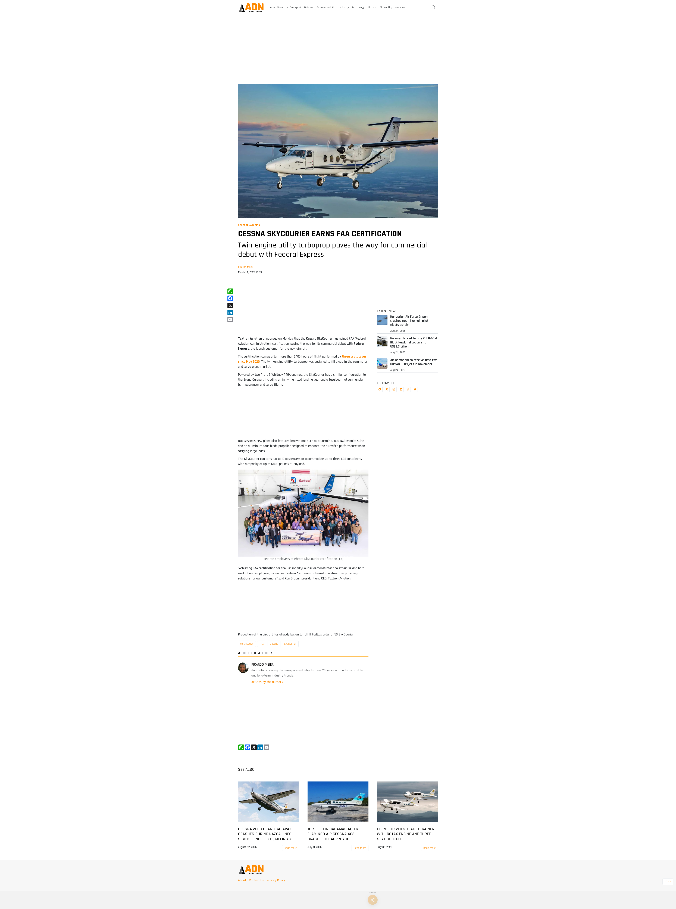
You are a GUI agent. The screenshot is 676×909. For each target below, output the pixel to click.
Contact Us (256, 880)
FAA (261, 644)
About (242, 880)
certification (247, 644)
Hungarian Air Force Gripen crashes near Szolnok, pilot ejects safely (409, 321)
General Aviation (249, 225)
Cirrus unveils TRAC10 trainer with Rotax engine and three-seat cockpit (405, 834)
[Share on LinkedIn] (401, 389)
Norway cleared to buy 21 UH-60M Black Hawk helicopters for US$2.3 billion (413, 342)
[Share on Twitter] (387, 389)
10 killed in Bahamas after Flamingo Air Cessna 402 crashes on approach (333, 834)
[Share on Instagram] (394, 389)
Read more (290, 848)
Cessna (274, 644)
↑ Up (668, 881)
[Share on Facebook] (380, 389)
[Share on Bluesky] (415, 389)
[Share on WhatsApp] (408, 389)
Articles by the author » (267, 682)
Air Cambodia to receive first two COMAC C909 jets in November (413, 362)
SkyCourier (290, 644)
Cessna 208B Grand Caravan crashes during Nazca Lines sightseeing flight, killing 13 (265, 834)
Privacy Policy (276, 880)
